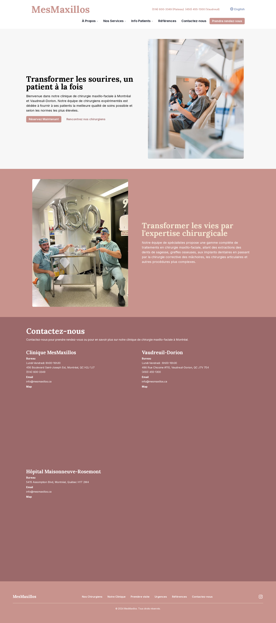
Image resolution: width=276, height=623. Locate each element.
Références (167, 21)
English (239, 9)
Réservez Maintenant (44, 119)
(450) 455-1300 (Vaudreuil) (202, 9)
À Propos (89, 21)
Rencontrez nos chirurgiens (85, 119)
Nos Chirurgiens (92, 596)
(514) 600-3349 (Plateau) (168, 9)
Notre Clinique (116, 596)
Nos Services (113, 21)
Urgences (161, 596)
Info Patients (141, 21)
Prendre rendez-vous (227, 21)
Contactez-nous (193, 21)
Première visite (140, 596)
